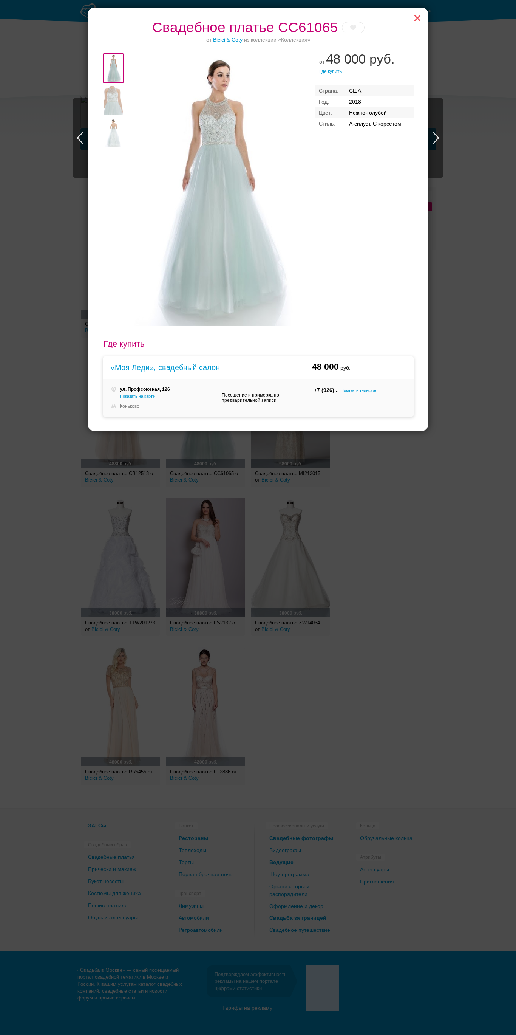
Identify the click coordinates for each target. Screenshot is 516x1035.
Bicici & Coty (228, 40)
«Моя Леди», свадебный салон (165, 367)
